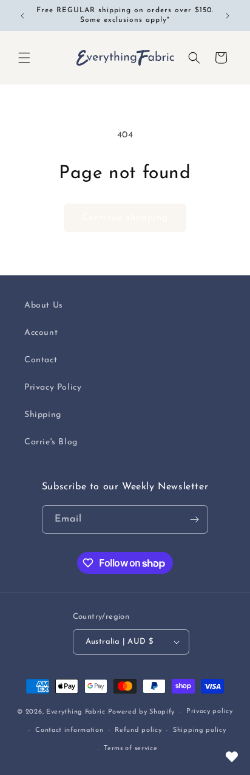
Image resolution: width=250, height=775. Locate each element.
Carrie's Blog (51, 442)
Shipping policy (199, 730)
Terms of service (130, 748)
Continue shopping (125, 217)
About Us (43, 305)
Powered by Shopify (141, 712)
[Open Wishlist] (232, 757)
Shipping (42, 414)
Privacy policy (209, 711)
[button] (24, 57)
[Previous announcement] (22, 15)
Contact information (69, 730)
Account (41, 332)
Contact (40, 360)
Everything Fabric (76, 712)
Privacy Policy (52, 387)
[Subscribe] (194, 519)
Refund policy (138, 730)
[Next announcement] (227, 15)
